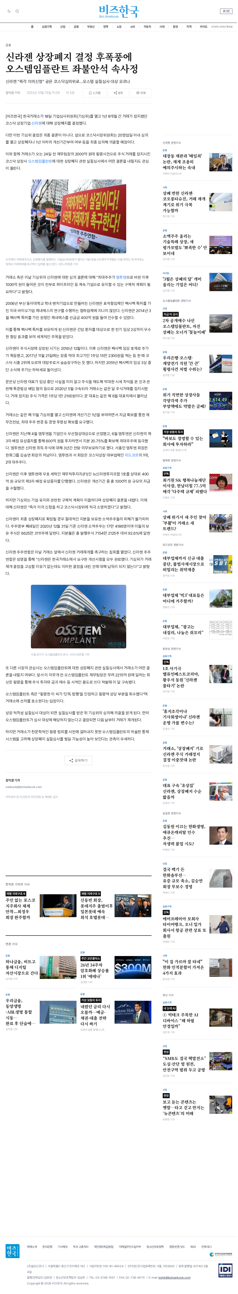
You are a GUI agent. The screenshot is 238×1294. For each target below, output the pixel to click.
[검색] (17, 11)
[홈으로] (13, 1251)
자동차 (147, 26)
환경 (175, 26)
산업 (62, 26)
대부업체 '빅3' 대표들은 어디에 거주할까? (183, 598)
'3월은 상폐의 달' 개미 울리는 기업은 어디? (182, 282)
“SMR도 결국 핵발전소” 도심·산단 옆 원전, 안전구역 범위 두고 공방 (184, 1061)
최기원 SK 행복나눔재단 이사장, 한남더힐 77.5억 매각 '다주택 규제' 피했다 (185, 483)
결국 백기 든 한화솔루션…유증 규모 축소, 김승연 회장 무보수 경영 (183, 878)
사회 (161, 26)
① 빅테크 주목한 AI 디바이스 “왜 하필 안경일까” (180, 1018)
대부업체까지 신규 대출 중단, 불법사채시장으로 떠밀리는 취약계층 (183, 563)
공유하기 (81, 760)
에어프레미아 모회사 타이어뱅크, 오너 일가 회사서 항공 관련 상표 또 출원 (184, 925)
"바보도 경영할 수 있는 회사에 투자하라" (183, 438)
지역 (188, 26)
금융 (76, 26)
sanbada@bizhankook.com (24, 787)
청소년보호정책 (155, 1247)
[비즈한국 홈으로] (119, 11)
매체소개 (32, 1247)
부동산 (91, 26)
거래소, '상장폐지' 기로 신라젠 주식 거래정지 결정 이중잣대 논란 (183, 754)
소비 (132, 26)
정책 (105, 26)
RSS (193, 1247)
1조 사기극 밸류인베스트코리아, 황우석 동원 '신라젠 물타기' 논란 (181, 674)
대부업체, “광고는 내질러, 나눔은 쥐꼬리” (183, 629)
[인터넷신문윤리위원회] (220, 1254)
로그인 (226, 11)
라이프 (203, 26)
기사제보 (62, 1247)
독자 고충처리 (80, 1247)
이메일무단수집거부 (130, 1247)
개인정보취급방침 (103, 1247)
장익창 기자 (13, 93)
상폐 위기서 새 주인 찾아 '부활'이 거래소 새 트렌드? (184, 522)
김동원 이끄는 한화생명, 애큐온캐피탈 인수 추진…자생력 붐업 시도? (184, 835)
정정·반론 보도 (177, 1247)
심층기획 (47, 26)
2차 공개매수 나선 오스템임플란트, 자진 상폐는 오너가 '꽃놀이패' (184, 324)
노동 (119, 26)
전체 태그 (206, 1247)
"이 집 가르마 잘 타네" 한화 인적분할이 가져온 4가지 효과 (183, 967)
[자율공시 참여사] (225, 1270)
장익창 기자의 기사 (18, 884)
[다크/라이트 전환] (9, 11)
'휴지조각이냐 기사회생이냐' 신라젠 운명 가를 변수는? (181, 717)
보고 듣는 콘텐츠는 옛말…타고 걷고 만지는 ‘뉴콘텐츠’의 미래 (183, 1105)
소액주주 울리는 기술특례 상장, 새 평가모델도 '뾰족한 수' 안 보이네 (185, 244)
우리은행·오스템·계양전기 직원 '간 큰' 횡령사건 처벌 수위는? (182, 363)
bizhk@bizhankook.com (175, 1277)
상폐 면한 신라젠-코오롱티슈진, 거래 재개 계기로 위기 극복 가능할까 (184, 201)
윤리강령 (47, 1247)
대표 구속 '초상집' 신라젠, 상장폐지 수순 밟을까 (182, 791)
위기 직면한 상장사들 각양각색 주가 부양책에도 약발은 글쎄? (184, 400)
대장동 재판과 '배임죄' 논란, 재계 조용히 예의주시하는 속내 (182, 161)
